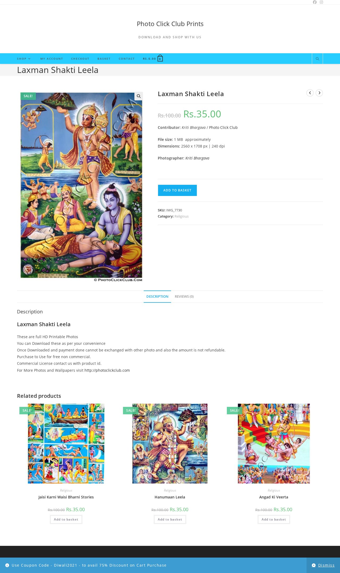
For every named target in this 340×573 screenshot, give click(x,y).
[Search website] (317, 59)
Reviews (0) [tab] (184, 296)
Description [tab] (157, 296)
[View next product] (319, 93)
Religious (182, 216)
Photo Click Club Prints (170, 23)
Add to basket (177, 190)
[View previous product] (310, 93)
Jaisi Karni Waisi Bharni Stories (66, 497)
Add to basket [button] (66, 519)
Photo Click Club (223, 127)
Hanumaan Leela (170, 497)
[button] (138, 96)
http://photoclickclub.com (107, 370)
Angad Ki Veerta (273, 497)
